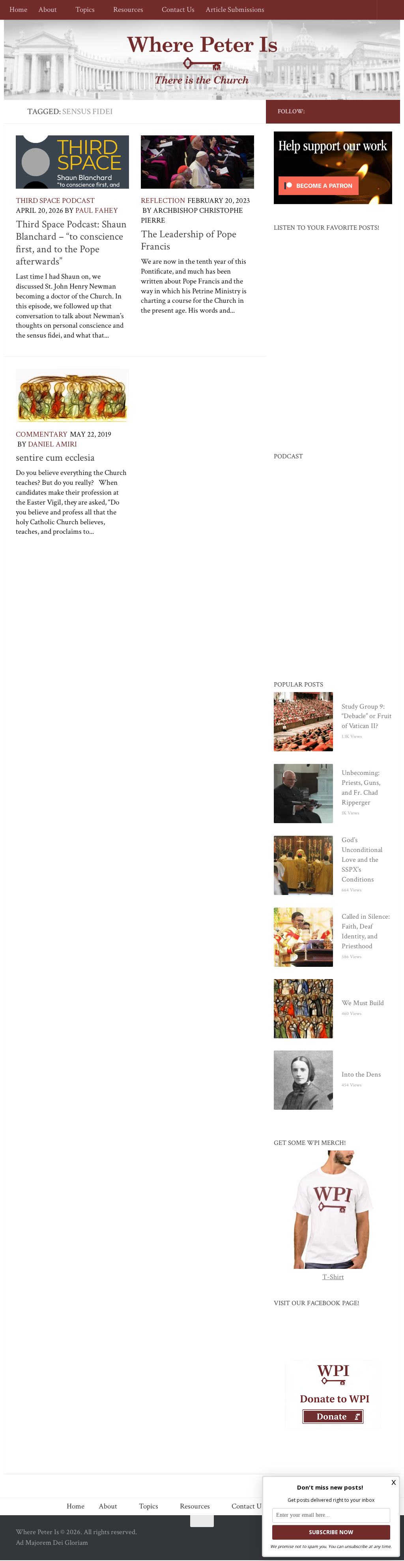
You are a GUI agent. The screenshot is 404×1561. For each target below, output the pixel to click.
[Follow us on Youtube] (345, 111)
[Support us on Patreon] (383, 111)
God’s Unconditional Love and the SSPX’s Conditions (362, 860)
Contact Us (174, 10)
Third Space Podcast (55, 201)
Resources (126, 10)
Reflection (163, 201)
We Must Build (363, 1003)
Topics (84, 10)
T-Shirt (333, 1277)
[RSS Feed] (358, 111)
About (47, 10)
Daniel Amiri (52, 444)
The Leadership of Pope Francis (188, 240)
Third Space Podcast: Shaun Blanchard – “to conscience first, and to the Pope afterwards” (71, 243)
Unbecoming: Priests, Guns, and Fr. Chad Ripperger (361, 788)
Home (18, 10)
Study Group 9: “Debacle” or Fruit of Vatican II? (367, 716)
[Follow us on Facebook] (320, 111)
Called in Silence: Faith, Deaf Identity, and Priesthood (366, 931)
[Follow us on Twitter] (333, 111)
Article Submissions (231, 10)
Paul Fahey (96, 211)
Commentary (41, 434)
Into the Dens (361, 1074)
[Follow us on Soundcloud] (371, 111)
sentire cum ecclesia (55, 457)
